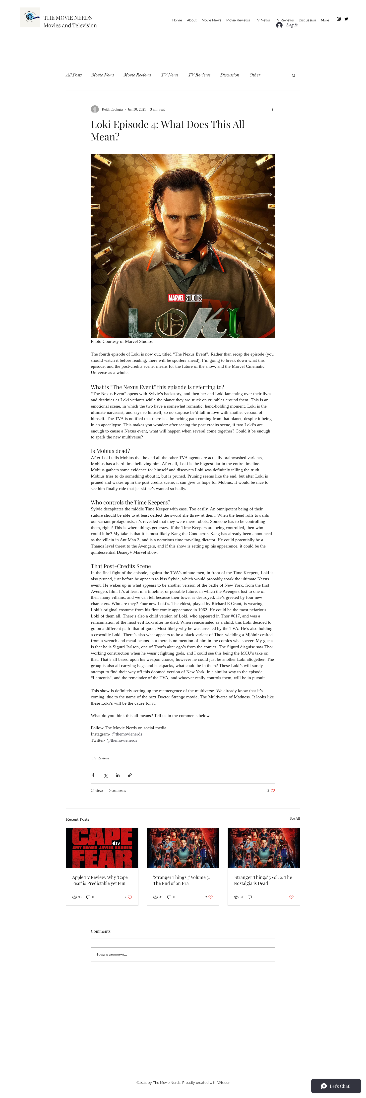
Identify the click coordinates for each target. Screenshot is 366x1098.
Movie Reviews (137, 75)
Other (254, 75)
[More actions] (272, 109)
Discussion (230, 75)
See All (295, 818)
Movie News (103, 75)
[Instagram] (338, 18)
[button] (293, 75)
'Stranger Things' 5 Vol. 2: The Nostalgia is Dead (263, 880)
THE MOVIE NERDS (68, 17)
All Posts (74, 75)
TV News (169, 75)
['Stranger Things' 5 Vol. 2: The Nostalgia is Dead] (264, 848)
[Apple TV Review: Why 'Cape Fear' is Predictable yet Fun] (102, 848)
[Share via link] (129, 775)
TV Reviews (199, 75)
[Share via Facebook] (93, 775)
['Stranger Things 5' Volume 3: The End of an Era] (183, 848)
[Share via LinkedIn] (117, 775)
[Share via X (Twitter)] (105, 775)
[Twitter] (346, 18)
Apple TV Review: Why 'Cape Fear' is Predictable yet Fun (100, 880)
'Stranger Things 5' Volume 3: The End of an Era (181, 880)
